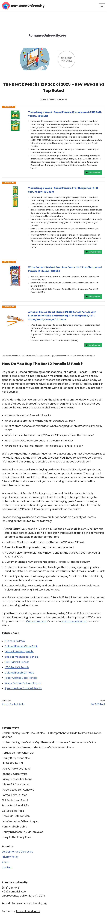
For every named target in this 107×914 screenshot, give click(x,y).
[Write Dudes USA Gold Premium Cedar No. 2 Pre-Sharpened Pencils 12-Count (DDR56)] (15, 275)
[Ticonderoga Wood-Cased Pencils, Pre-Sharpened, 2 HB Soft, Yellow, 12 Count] (15, 196)
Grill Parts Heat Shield (15, 800)
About (6, 862)
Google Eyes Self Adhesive (18, 789)
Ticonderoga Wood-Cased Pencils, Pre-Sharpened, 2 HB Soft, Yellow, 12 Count (63, 189)
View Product (95, 172)
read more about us (73, 621)
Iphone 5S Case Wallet (16, 784)
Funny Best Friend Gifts (15, 805)
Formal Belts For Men (14, 795)
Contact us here (36, 621)
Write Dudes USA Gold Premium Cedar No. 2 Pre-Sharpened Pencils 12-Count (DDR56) (65, 269)
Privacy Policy (10, 857)
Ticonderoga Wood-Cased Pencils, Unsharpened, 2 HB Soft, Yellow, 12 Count (65, 113)
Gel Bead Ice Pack (13, 811)
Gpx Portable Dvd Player (16, 768)
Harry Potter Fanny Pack (16, 837)
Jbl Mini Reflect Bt (12, 763)
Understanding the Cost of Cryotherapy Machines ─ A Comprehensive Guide (49, 742)
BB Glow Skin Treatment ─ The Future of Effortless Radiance (38, 747)
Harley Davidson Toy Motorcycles (22, 832)
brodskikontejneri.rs (28, 911)
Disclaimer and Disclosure (17, 851)
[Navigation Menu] (102, 6)
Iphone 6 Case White (14, 774)
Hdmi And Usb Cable (14, 826)
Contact (7, 867)
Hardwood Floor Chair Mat (18, 753)
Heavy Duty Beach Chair (16, 758)
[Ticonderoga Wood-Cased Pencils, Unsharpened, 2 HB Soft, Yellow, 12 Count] (15, 120)
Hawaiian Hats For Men (16, 816)
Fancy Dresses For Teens (17, 779)
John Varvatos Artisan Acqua (20, 821)
